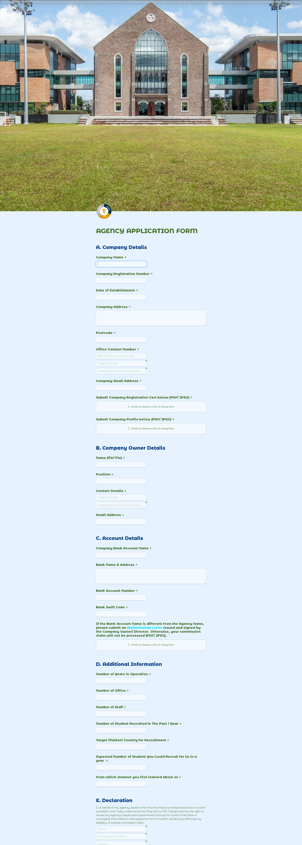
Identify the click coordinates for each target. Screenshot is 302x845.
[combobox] (121, 356)
